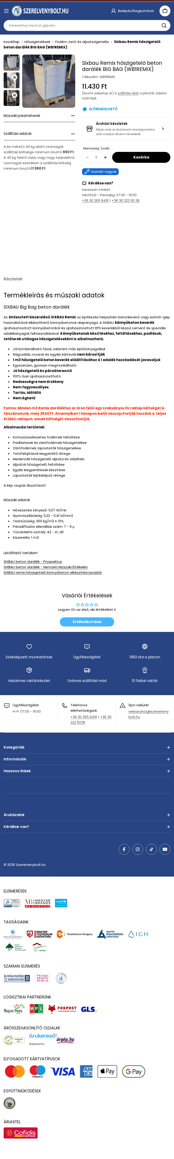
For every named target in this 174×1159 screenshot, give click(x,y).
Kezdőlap (11, 41)
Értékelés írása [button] (87, 621)
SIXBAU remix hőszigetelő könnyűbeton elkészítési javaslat (53, 572)
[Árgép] (67, 1040)
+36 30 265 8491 (95, 200)
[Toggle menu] (6, 11)
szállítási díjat (128, 93)
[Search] (164, 25)
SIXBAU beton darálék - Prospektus (33, 561)
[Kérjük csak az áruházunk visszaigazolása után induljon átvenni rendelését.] (163, 128)
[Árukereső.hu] (16, 1040)
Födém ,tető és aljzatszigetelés (82, 41)
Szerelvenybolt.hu (31, 864)
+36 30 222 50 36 (126, 200)
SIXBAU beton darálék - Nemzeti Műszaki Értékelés (46, 567)
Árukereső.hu (36, 1044)
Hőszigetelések (37, 41)
